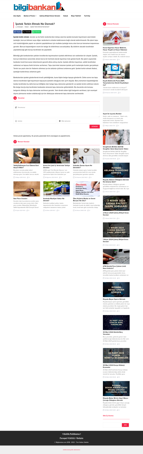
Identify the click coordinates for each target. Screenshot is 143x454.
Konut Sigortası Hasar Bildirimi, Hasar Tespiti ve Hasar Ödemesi (115, 49)
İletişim (80, 438)
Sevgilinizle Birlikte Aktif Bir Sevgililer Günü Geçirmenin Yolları (115, 148)
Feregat (63, 438)
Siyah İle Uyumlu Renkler (112, 114)
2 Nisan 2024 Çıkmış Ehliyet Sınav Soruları (116, 214)
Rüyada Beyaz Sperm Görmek (114, 299)
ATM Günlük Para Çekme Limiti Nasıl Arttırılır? (114, 267)
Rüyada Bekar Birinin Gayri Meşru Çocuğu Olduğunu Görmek (115, 399)
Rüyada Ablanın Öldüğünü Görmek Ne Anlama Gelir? (116, 181)
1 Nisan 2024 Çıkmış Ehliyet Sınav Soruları (115, 240)
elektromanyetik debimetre (71, 450)
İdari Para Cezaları (20, 199)
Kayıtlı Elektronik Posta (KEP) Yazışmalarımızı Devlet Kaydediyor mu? (116, 83)
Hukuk (27, 27)
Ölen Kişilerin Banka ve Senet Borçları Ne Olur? (84, 200)
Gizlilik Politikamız (71, 434)
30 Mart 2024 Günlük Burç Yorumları (113, 333)
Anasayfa (20, 27)
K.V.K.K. (71, 438)
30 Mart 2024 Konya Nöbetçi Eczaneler (114, 366)
